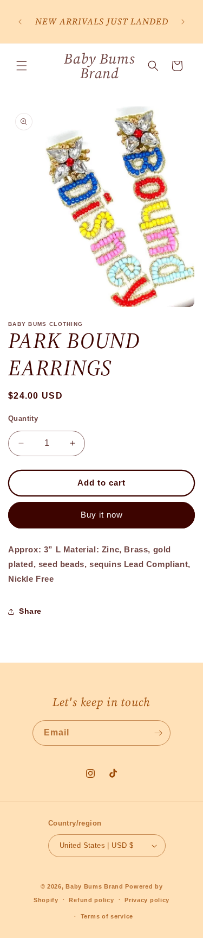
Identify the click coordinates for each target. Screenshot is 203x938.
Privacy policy (147, 900)
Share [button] (30, 611)
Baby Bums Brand (94, 886)
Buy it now (102, 514)
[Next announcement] (183, 22)
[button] (22, 66)
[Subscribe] (158, 733)
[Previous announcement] (20, 22)
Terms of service (107, 916)
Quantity (23, 418)
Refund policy (91, 900)
